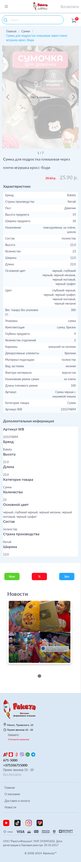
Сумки (25, 31)
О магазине (12, 794)
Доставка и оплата (17, 801)
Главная (11, 31)
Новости (10, 807)
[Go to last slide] (8, 97)
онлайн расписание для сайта (29, 661)
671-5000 (10, 760)
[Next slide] (73, 97)
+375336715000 (15, 765)
